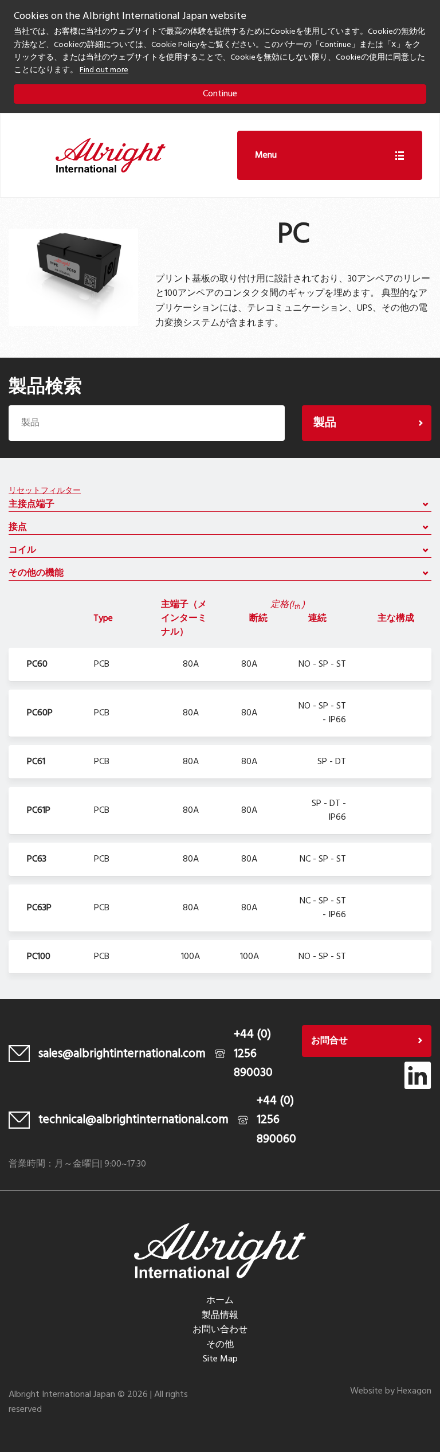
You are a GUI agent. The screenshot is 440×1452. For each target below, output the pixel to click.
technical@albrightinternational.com (133, 1119)
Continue (220, 94)
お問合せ (329, 1041)
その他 (220, 1344)
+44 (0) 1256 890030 (253, 1053)
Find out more (104, 70)
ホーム (220, 1300)
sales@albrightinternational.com (122, 1053)
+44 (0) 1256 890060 (276, 1120)
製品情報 (220, 1315)
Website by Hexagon (390, 1391)
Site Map (220, 1359)
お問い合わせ (219, 1329)
